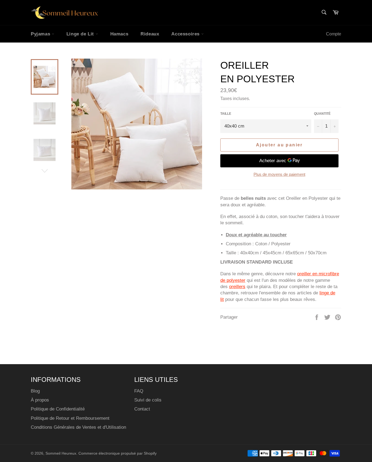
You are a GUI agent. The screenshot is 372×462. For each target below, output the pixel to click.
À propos (40, 400)
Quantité (322, 114)
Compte (333, 34)
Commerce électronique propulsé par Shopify (117, 453)
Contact (142, 409)
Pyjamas (41, 34)
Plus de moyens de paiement (279, 174)
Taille (225, 114)
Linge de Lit (81, 34)
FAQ (138, 391)
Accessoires (186, 34)
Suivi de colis (147, 400)
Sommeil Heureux (60, 453)
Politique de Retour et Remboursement (70, 418)
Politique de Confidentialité (58, 409)
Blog (35, 391)
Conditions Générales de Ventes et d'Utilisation (78, 427)
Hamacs (119, 34)
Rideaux (150, 34)
